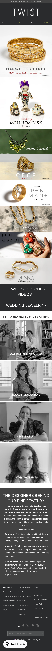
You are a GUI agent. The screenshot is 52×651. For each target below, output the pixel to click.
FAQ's (5, 610)
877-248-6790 (8, 587)
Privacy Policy (38, 604)
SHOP (46, 22)
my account (4, 22)
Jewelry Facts (23, 605)
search (22, 22)
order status (12, 22)
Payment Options (9, 605)
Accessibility (38, 613)
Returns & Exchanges (10, 601)
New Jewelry (22, 592)
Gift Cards (21, 614)
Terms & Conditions (40, 599)
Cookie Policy (38, 608)
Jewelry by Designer (25, 587)
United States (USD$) (28, 640)
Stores (36, 587)
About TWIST (22, 601)
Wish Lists (21, 610)
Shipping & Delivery (10, 596)
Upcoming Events (24, 596)
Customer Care (8, 592)
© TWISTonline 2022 (41, 617)
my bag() (30, 22)
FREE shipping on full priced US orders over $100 (26, 1)
